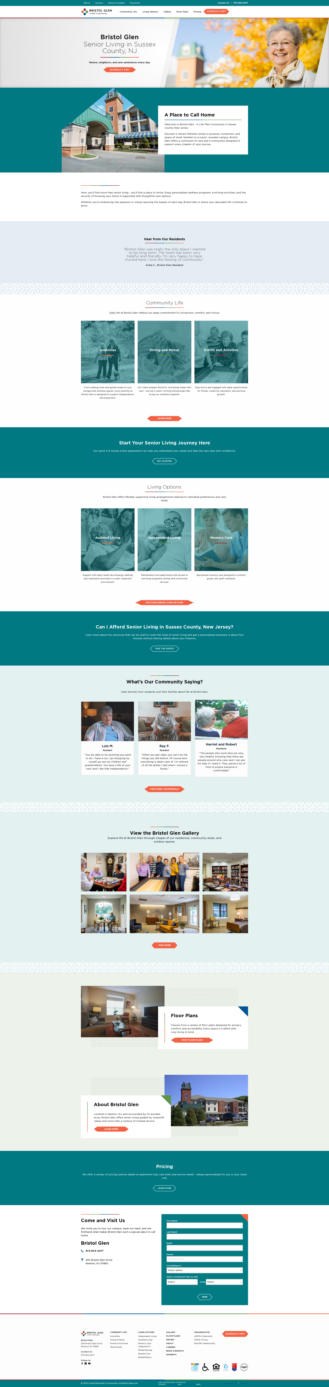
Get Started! (164, 461)
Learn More (111, 1129)
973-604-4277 (240, 3)
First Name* (172, 1221)
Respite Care (144, 1354)
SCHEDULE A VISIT (216, 11)
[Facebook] (82, 1363)
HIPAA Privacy (201, 1340)
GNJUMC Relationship (204, 1343)
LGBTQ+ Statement (203, 1336)
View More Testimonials (164, 789)
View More (164, 945)
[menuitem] (128, 12)
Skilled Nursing (145, 1350)
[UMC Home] (96, 12)
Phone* (170, 1254)
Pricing (170, 1340)
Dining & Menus (117, 1340)
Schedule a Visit (235, 1334)
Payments (171, 1355)
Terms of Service (189, 1384)
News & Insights (175, 1351)
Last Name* (172, 1232)
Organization (202, 1332)
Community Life (118, 1332)
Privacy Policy (172, 1384)
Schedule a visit (119, 70)
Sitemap (244, 1383)
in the (202, 1282)
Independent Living (147, 1336)
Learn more (164, 418)
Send (205, 1297)
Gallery (170, 1332)
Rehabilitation (145, 1357)
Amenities (115, 1336)
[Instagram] (86, 1363)
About (169, 1343)
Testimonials (116, 1347)
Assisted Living (145, 1340)
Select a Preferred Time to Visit (182, 1277)
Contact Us (223, 3)
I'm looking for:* (174, 1266)
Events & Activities (119, 1343)
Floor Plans (173, 1336)
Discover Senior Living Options (164, 603)
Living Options (146, 1332)
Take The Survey (164, 649)
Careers (170, 1347)
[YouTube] (89, 1363)
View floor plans (192, 1040)
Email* (169, 1243)
